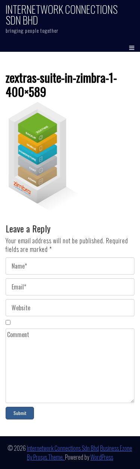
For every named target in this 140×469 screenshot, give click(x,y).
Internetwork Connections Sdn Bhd (62, 14)
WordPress (101, 457)
